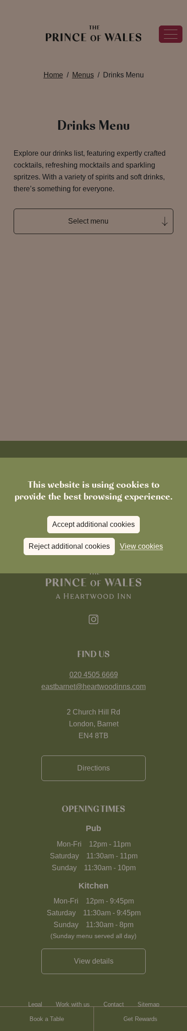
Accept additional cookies (93, 524)
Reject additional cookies (69, 546)
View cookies (141, 546)
